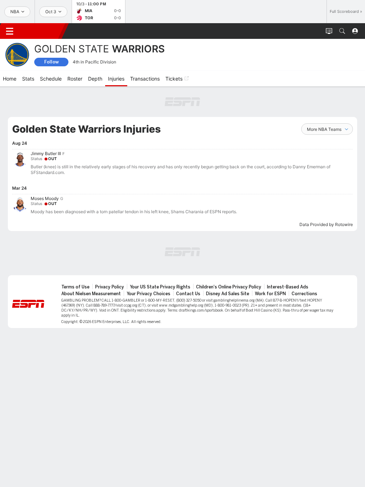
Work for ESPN (270, 293)
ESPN (42, 31)
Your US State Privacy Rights (160, 286)
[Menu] (9, 31)
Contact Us (188, 293)
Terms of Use (75, 286)
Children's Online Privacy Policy (228, 286)
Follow (51, 62)
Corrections (304, 293)
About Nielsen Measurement (91, 293)
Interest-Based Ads (287, 286)
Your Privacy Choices (148, 293)
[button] (342, 31)
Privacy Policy (109, 286)
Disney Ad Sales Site (227, 293)
